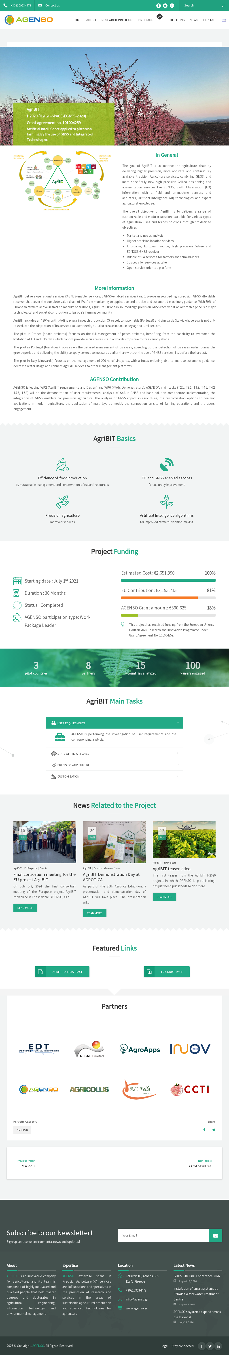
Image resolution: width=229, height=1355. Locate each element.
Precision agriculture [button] (73, 765)
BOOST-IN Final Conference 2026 (197, 1276)
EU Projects (30, 868)
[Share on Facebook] (202, 1130)
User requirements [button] (71, 723)
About (91, 20)
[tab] (114, 723)
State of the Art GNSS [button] (73, 754)
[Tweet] (212, 1130)
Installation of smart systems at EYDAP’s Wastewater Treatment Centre (196, 1293)
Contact (210, 20)
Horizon (22, 1129)
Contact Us (52, 5)
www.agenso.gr (136, 1308)
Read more (25, 908)
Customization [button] (68, 776)
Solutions (176, 20)
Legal (164, 1346)
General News (112, 868)
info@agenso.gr (137, 1299)
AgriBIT (17, 868)
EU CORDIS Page (172, 972)
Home (77, 20)
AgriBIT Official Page (68, 972)
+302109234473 (21, 5)
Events (43, 868)
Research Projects (118, 20)
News (194, 20)
